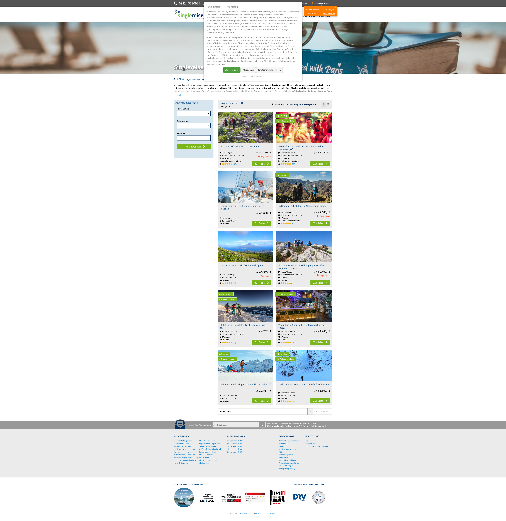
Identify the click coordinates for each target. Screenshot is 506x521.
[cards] (324, 104)
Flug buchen (309, 441)
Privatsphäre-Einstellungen (269, 70)
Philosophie (324, 16)
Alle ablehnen (248, 70)
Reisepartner (245, 513)
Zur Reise (260, 163)
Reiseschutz (310, 443)
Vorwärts (325, 411)
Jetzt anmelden (312, 14)
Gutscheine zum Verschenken (316, 446)
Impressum (244, 76)
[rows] (328, 104)
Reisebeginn (182, 121)
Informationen (306, 16)
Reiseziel (181, 133)
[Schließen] (336, 7)
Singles (273, 513)
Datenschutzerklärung (257, 76)
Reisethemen (183, 108)
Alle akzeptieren (232, 70)
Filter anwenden (192, 146)
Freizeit (259, 513)
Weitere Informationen (329, 13)
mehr (179, 95)
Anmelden (263, 424)
